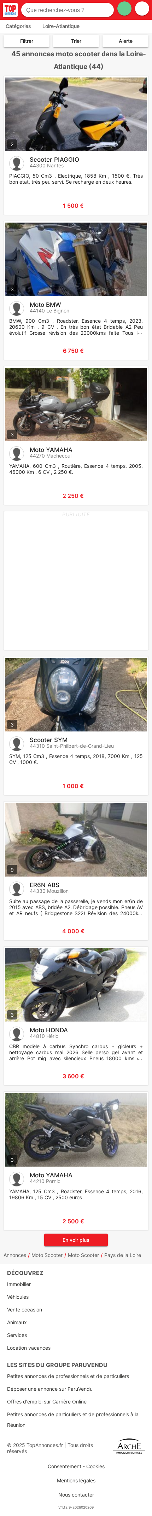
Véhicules (18, 1297)
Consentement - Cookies (76, 1466)
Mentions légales (76, 1480)
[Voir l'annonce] (131, 205)
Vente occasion (24, 1310)
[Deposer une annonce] (124, 8)
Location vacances (29, 1348)
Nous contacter (76, 1495)
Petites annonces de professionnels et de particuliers (68, 1376)
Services (17, 1335)
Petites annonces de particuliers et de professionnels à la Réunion (73, 1419)
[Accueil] (10, 10)
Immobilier (19, 1284)
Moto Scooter (47, 1255)
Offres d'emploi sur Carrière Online (47, 1402)
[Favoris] (17, 205)
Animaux (17, 1322)
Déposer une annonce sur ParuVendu (50, 1389)
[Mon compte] (142, 8)
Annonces (15, 1255)
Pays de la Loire (122, 1255)
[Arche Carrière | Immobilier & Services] (129, 1448)
